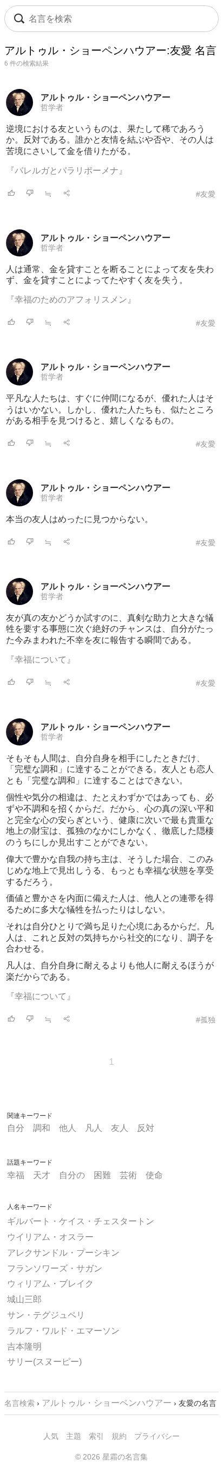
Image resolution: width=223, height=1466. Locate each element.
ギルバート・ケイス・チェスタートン (80, 1221)
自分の (72, 1175)
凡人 (93, 1128)
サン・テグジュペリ (46, 1315)
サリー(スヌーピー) (44, 1361)
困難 (102, 1175)
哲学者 (52, 107)
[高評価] (11, 193)
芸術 (128, 1175)
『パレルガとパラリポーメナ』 (66, 170)
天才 (41, 1175)
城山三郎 (24, 1299)
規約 (119, 1436)
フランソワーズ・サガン (54, 1268)
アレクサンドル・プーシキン (63, 1252)
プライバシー (157, 1436)
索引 (96, 1436)
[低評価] (30, 193)
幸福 (15, 1175)
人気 (50, 1436)
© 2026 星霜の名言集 (111, 1456)
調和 (41, 1128)
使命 (154, 1175)
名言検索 (19, 1403)
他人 (67, 1128)
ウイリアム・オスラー (50, 1237)
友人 (119, 1128)
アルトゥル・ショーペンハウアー (105, 97)
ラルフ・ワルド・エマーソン (63, 1330)
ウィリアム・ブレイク (50, 1283)
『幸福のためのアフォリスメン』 (71, 299)
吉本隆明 (24, 1346)
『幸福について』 (40, 659)
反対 (145, 1128)
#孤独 (205, 1019)
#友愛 (205, 194)
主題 (73, 1436)
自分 (15, 1128)
